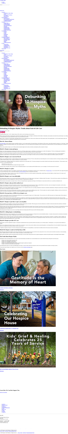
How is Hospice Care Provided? (9, 19)
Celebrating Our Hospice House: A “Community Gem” (9, 328)
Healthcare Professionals (6, 37)
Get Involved (4, 30)
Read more (2, 289)
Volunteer (5, 31)
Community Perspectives (8, 20)
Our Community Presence (8, 14)
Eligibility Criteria (7, 39)
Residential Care (6, 27)
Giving (3, 43)
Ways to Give (6, 44)
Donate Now (2, 10)
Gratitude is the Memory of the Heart (6, 287)
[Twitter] (2, 132)
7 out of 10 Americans (22, 171)
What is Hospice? (5, 17)
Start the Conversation (27, 247)
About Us (3, 12)
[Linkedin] (4, 132)
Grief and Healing (7, 24)
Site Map (24, 432)
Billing (5, 41)
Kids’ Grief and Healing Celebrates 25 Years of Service (9, 369)
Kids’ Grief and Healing (8, 25)
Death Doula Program (7, 70)
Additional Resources (7, 21)
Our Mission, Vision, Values (8, 13)
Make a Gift (4, 48)
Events (5, 32)
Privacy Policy (20, 432)
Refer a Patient (6, 78)
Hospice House (49, 170)
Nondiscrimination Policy (30, 432)
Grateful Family (6, 45)
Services (3, 62)
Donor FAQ (6, 46)
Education (5, 26)
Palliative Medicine (7, 23)
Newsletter (5, 36)
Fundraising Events (7, 86)
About (5, 54)
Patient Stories (2, 130)
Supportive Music (7, 28)
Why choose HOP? (7, 38)
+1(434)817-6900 (3, 0)
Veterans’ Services (7, 29)
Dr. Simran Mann (2, 143)
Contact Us (4, 412)
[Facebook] (1, 132)
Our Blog (5, 35)
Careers (3, 2)
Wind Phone (6, 34)
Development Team (7, 47)
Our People (6, 15)
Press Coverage (6, 16)
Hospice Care (6, 22)
